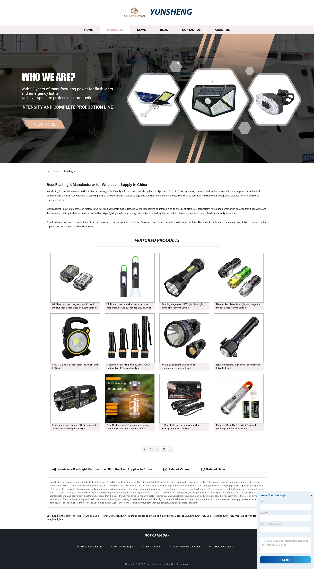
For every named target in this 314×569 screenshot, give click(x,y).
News (141, 29)
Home (88, 29)
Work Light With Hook (247, 515)
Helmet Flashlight (123, 546)
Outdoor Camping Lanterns (190, 515)
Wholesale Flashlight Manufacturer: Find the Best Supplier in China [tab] (105, 469)
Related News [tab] (215, 469)
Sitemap (185, 564)
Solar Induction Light (91, 546)
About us (222, 29)
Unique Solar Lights (223, 546)
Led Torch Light (153, 546)
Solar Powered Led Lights (187, 546)
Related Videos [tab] (179, 469)
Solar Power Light (104, 515)
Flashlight (70, 171)
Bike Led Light (55, 515)
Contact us (191, 29)
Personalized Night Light (145, 515)
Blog (164, 29)
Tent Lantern (123, 515)
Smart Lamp (166, 515)
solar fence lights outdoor (78, 515)
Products (115, 29)
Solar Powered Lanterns (220, 515)
